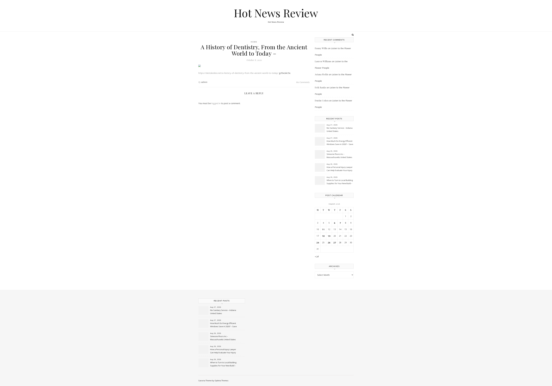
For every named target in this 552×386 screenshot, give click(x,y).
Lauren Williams (323, 61)
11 (323, 229)
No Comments (302, 82)
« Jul (317, 256)
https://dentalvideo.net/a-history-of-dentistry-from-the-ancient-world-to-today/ (238, 73)
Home (254, 42)
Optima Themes (221, 380)
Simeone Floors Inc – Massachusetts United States (339, 156)
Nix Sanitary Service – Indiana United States (339, 129)
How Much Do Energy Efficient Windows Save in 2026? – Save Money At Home (340, 143)
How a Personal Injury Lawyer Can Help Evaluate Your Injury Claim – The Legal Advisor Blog (340, 169)
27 (334, 242)
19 (329, 236)
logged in (216, 103)
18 (323, 236)
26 (329, 242)
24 (317, 242)
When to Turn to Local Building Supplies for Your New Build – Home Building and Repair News (340, 182)
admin (204, 82)
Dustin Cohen (322, 100)
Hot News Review (276, 12)
